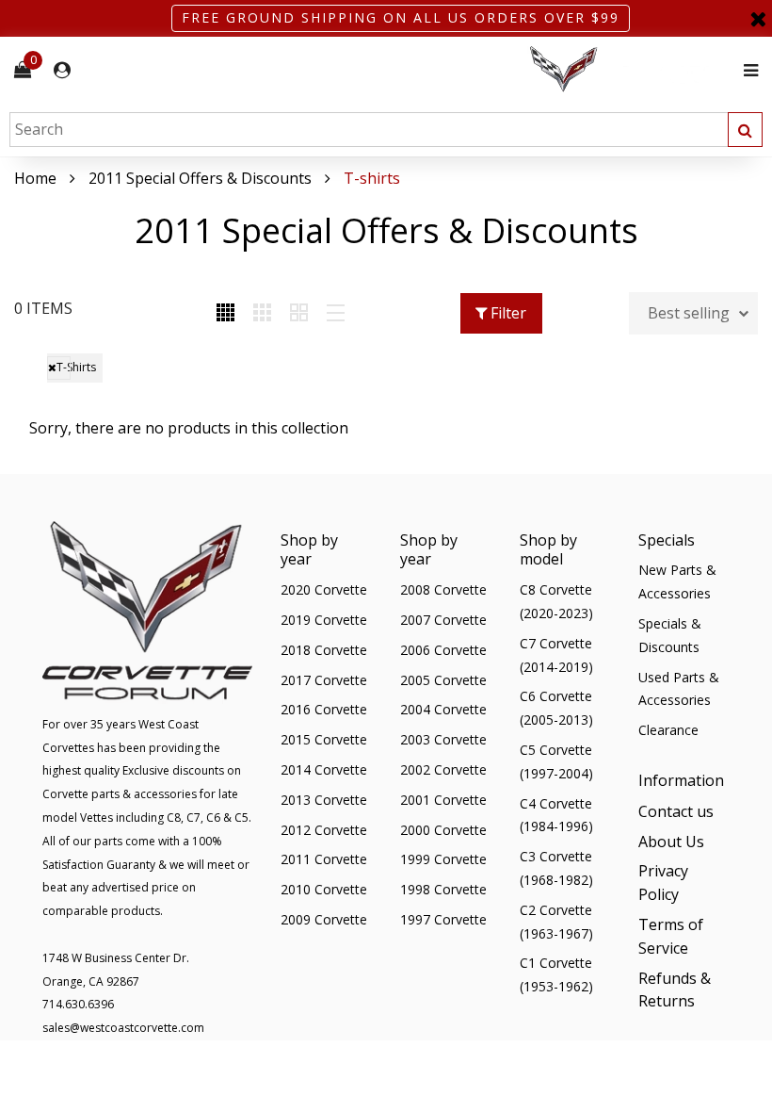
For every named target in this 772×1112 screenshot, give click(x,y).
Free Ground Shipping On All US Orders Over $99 (400, 17)
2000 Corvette (443, 830)
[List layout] (336, 313)
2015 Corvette (324, 739)
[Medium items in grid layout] (225, 313)
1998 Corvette (443, 889)
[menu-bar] (746, 70)
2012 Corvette (324, 830)
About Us (671, 841)
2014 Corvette (324, 769)
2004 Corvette (443, 709)
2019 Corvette (324, 620)
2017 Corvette (324, 680)
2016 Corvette (324, 709)
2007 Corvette (443, 620)
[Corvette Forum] (630, 70)
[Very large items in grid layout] (299, 313)
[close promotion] (758, 18)
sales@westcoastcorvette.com (123, 1028)
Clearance (668, 730)
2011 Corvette (324, 859)
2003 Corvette (443, 739)
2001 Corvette (443, 800)
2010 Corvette (324, 889)
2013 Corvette (324, 800)
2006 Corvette (443, 650)
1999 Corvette (443, 859)
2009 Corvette (324, 919)
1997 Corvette (443, 919)
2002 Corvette (443, 769)
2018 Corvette (324, 650)
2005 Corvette (443, 680)
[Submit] (745, 129)
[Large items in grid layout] (262, 313)
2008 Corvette (443, 589)
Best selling (689, 313)
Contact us (676, 811)
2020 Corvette (324, 589)
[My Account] (62, 70)
